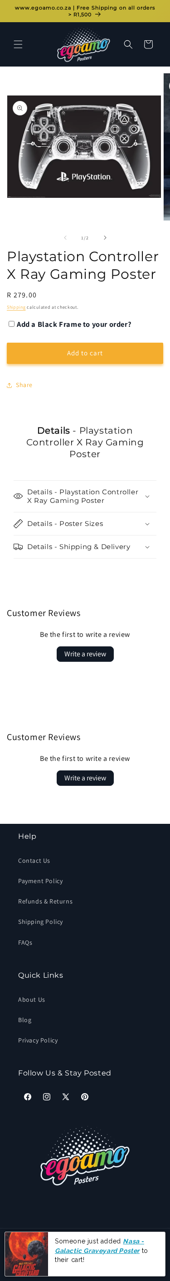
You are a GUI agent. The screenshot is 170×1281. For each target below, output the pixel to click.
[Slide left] (65, 238)
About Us (31, 999)
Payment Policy (40, 881)
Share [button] (24, 385)
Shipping (16, 307)
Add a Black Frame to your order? (74, 324)
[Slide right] (105, 238)
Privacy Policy (38, 1040)
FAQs (25, 942)
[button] (18, 44)
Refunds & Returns (45, 901)
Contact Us (34, 860)
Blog (24, 1020)
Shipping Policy (40, 922)
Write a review (85, 654)
